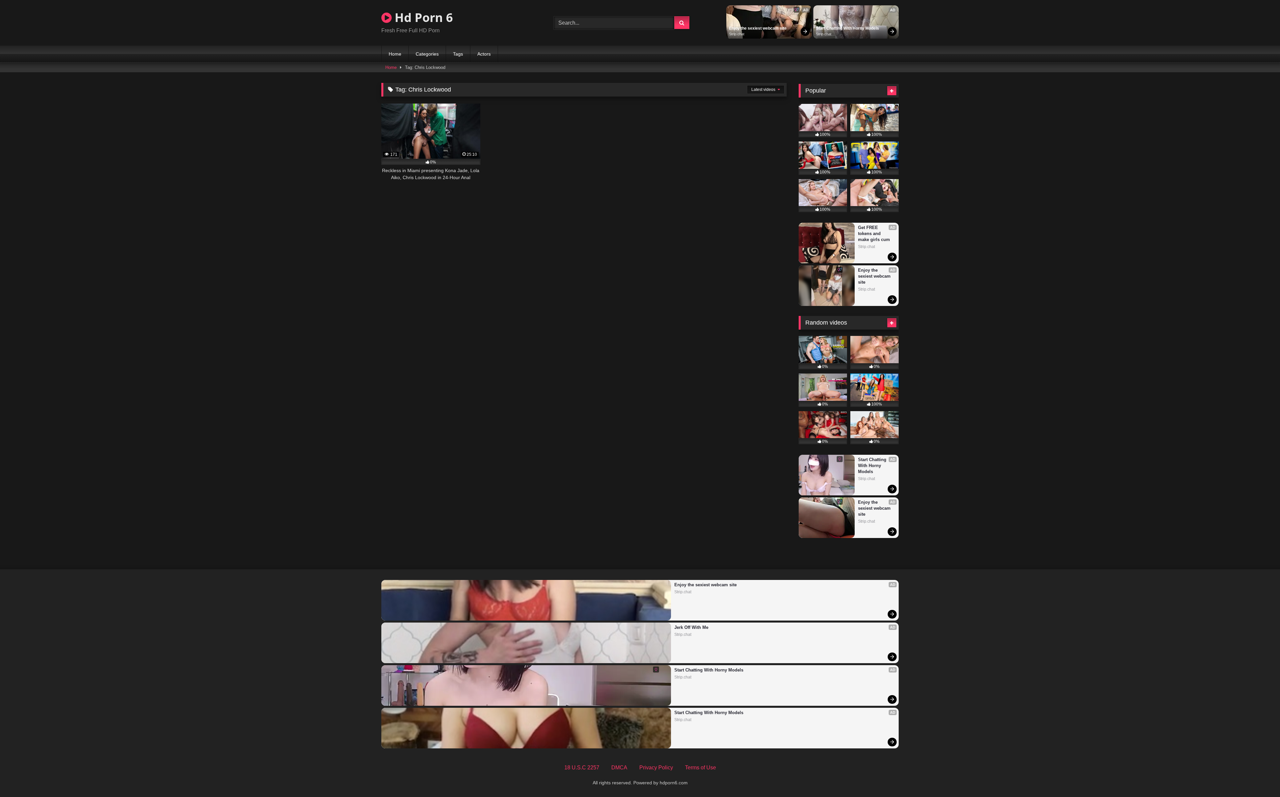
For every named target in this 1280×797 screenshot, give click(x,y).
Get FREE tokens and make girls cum (874, 233)
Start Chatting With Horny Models (847, 28)
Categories (427, 54)
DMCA (619, 767)
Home (395, 54)
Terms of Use (700, 767)
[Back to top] (1259, 777)
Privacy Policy (656, 767)
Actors (484, 54)
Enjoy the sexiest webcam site (758, 28)
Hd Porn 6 (422, 17)
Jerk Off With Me (691, 627)
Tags (458, 54)
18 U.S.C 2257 (581, 767)
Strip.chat (736, 34)
